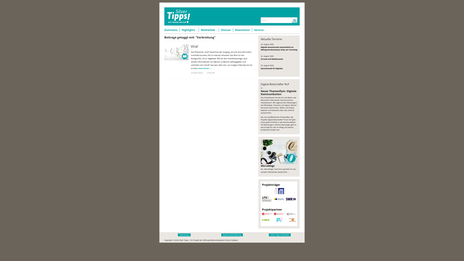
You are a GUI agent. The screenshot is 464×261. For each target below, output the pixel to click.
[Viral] (176, 52)
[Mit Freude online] (178, 16)
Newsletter (242, 30)
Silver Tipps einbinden (280, 235)
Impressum (184, 235)
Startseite (171, 30)
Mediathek (208, 30)
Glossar (226, 30)
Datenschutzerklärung (232, 235)
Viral (194, 46)
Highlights (188, 30)
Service (259, 30)
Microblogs (268, 165)
